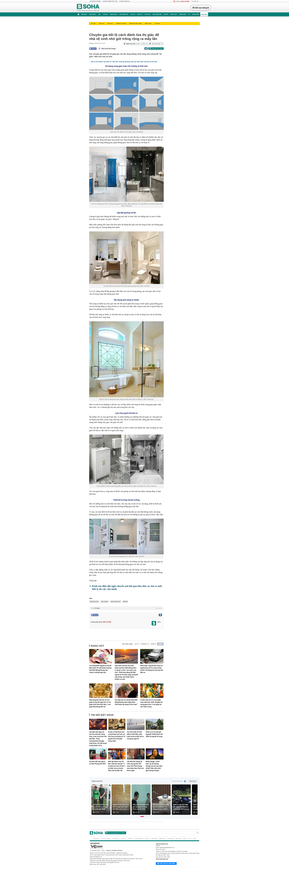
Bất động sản (123, 14)
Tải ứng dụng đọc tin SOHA (116, 833)
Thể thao (147, 14)
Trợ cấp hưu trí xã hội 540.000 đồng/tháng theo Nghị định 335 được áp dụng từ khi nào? (126, 702)
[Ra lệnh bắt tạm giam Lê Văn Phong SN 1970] (98, 753)
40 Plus (132, 14)
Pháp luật (173, 14)
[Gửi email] (146, 48)
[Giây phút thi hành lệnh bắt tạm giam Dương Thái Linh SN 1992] (141, 799)
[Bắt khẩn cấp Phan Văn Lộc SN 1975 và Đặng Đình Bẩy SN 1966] (100, 799)
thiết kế (125, 601)
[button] (142, 816)
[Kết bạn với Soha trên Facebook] (154, 623)
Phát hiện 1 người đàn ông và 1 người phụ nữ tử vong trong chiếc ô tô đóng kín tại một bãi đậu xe (151, 669)
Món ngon (148, 23)
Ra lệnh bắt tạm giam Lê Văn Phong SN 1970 (97, 762)
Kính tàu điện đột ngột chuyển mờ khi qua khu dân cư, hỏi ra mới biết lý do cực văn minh (127, 587)
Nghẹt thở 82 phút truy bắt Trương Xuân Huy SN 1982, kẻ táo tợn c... (121, 807)
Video (184, 838)
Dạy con (110, 23)
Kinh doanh (113, 14)
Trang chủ (96, 838)
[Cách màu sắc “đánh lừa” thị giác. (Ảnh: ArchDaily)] (126, 103)
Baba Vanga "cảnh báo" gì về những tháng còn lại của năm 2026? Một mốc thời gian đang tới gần (154, 766)
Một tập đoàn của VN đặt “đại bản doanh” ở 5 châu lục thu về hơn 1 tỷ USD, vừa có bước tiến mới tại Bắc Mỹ (116, 766)
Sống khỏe (182, 14)
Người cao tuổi (121, 23)
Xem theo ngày (127, 644)
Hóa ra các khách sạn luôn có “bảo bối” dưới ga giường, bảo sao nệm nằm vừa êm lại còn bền (124, 61)
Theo (126, 608)
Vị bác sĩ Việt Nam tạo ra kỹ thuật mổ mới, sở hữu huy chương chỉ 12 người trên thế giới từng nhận (116, 736)
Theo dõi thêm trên (177, 781)
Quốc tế (139, 14)
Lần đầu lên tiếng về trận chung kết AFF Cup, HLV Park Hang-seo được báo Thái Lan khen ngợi (135, 766)
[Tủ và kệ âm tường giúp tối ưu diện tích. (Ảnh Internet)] (126, 536)
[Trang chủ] (88, 8)
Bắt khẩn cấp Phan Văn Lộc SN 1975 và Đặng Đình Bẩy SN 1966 (100, 807)
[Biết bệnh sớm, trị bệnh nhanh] (201, 7)
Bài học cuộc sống (135, 23)
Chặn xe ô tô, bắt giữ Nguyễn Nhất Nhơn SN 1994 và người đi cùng (154, 734)
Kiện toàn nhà (94, 601)
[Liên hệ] (160, 615)
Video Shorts (97, 781)
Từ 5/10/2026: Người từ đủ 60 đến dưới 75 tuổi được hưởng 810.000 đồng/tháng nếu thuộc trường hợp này (100, 669)
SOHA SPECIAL (125, 1)
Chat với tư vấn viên (167, 863)
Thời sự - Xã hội (105, 838)
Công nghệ (195, 14)
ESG (99, 14)
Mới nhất (84, 14)
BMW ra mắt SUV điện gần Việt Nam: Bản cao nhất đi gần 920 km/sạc (181, 807)
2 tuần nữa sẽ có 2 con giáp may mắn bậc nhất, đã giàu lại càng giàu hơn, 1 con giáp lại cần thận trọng (151, 703)
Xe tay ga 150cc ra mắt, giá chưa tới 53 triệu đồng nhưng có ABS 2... (161, 807)
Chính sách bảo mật (162, 859)
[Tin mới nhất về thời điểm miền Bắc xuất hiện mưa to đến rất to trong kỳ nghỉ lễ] (136, 724)
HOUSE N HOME (96, 1)
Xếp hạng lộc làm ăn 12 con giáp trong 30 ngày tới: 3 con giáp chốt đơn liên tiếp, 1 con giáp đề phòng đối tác (100, 703)
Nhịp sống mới (157, 14)
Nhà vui (101, 23)
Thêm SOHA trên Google (108, 48)
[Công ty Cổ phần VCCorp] (117, 845)
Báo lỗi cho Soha (157, 48)
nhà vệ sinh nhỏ (115, 601)
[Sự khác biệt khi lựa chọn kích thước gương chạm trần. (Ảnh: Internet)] (126, 257)
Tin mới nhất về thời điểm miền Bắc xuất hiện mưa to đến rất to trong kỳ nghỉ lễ (135, 735)
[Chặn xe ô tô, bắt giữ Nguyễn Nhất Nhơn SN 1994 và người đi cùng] (154, 724)
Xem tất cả (192, 781)
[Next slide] (195, 800)
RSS (194, 838)
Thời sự (105, 14)
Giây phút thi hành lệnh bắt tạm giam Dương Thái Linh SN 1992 (141, 807)
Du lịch (93, 23)
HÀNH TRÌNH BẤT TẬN (110, 1)
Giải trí (166, 14)
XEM (160, 644)
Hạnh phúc (92, 14)
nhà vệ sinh (104, 601)
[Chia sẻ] (93, 48)
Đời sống (204, 14)
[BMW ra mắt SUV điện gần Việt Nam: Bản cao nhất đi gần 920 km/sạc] (181, 799)
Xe (189, 14)
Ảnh (190, 838)
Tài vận (157, 23)
